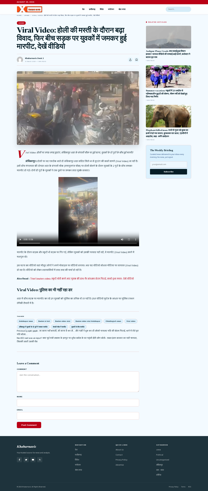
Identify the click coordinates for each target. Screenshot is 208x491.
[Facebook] (19, 459)
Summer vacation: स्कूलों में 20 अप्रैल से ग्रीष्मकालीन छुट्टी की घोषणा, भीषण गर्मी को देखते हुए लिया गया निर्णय (166, 94)
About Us (120, 449)
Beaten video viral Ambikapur (88, 321)
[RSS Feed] (39, 459)
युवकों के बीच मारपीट (77, 327)
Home (19, 15)
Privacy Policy (121, 460)
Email (20, 410)
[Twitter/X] (26, 459)
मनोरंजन (111, 9)
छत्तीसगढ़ (92, 9)
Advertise (120, 465)
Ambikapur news (26, 321)
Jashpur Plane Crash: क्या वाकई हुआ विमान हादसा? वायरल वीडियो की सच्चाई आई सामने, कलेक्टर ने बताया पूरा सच (168, 54)
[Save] (136, 59)
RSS (189, 487)
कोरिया (158, 475)
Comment (22, 369)
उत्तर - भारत (160, 470)
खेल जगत (122, 9)
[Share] (130, 59)
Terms (183, 487)
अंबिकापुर (159, 465)
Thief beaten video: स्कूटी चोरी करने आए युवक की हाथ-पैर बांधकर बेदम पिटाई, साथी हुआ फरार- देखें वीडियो (82, 279)
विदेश (102, 9)
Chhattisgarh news (113, 321)
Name (19, 397)
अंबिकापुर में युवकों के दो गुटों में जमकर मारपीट (33, 327)
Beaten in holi (44, 321)
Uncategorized (162, 460)
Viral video (130, 321)
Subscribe (168, 172)
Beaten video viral (62, 321)
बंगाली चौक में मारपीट (59, 327)
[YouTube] (33, 459)
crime (26, 15)
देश (83, 9)
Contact (119, 455)
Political (159, 455)
